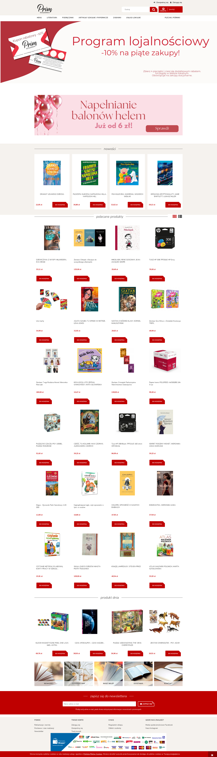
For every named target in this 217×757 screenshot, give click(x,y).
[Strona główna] (44, 8)
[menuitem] (39, 17)
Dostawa (138, 683)
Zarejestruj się (77, 728)
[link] (108, 115)
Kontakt (168, 683)
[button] (52, 241)
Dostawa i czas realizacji (44, 728)
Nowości (48, 683)
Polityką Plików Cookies (93, 754)
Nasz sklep (108, 683)
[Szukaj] (153, 9)
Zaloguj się (75, 725)
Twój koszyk (76, 731)
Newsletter (38, 731)
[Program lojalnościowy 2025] (108, 53)
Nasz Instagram (152, 728)
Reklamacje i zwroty (42, 725)
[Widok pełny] (180, 216)
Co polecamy (78, 683)
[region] (108, 53)
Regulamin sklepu (115, 725)
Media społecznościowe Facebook (159, 725)
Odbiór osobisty (114, 728)
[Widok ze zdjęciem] (174, 216)
